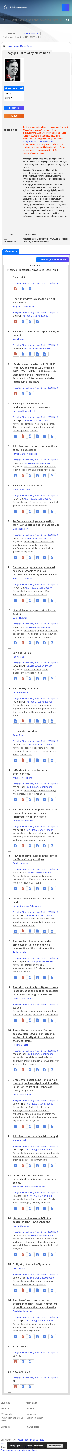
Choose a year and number (52, 259)
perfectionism (20, 548)
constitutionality (42, 705)
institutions (30, 918)
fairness (17, 836)
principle (30, 673)
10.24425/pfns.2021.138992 (40, 1235)
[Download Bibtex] (30, 289)
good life (42, 545)
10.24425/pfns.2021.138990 (40, 1150)
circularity (29, 833)
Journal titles (29, 33)
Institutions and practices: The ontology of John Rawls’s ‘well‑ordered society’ (35, 1179)
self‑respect (19, 594)
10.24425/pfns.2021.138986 (40, 961)
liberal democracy (46, 424)
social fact (27, 1160)
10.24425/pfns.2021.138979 (39, 666)
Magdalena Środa (21, 489)
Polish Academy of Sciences (31, 1439)
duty (15, 470)
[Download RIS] (23, 289)
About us (6, 1408)
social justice (51, 1014)
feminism (35, 502)
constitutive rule (21, 1156)
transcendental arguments (26, 1330)
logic (45, 634)
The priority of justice (25, 688)
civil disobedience (33, 466)
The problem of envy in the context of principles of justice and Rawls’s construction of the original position (34, 945)
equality (41, 630)
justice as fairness (33, 1324)
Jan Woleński (19, 657)
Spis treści (19, 277)
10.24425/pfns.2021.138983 (40, 830)
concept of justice (33, 1238)
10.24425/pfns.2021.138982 (39, 787)
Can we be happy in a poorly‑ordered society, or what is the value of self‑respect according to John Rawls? (35, 571)
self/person (26, 754)
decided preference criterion (39, 541)
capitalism (29, 1011)
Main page (31, 1402)
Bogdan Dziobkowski (23, 306)
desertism (37, 747)
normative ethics (35, 470)
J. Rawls (34, 430)
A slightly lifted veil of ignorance (32, 1264)
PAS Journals (6, 1414)
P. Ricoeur (41, 840)
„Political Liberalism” (45, 1242)
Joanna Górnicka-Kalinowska (27, 906)
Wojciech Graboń (21, 1186)
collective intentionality (47, 1153)
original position (32, 1281)
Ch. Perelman (50, 1238)
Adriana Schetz (20, 1045)
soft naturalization (38, 712)
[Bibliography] (37, 354)
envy (31, 968)
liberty (53, 708)
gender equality (29, 545)
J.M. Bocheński (32, 1107)
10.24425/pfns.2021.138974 (37, 463)
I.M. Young (36, 882)
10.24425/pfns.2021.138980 (39, 702)
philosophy (19, 673)
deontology (30, 790)
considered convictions (47, 833)
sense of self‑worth (37, 594)
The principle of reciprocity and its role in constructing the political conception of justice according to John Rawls (36, 991)
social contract (39, 505)
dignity (17, 545)
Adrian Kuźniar (20, 952)
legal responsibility (34, 876)
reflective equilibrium (24, 840)
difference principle (34, 965)
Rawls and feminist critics (28, 485)
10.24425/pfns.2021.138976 (37, 538)
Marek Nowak (19, 1140)
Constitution (50, 466)
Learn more (38, 1445)
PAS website (32, 1426)
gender (44, 502)
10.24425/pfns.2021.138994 (40, 1321)
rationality (36, 922)
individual (53, 502)
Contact (8, 98)
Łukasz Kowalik (20, 618)
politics (25, 430)
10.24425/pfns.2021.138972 (37, 348)
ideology (26, 634)
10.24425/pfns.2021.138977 (38, 588)
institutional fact (39, 1156)
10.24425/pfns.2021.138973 (38, 420)
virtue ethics (50, 470)
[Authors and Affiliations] (37, 321)
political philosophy (36, 1117)
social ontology (21, 1202)
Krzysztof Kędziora (22, 778)
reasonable (37, 1245)
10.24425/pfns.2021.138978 (38, 627)
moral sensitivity (21, 922)
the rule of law (20, 712)
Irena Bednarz (20, 339)
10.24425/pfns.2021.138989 (40, 1104)
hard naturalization (32, 708)
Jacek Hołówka (20, 692)
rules (53, 922)
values (38, 673)
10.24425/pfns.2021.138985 (40, 915)
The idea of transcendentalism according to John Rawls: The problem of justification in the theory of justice (35, 1304)
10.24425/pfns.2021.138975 (37, 499)
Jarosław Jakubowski (23, 820)
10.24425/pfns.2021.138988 (40, 1054)
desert (28, 747)
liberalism (18, 427)
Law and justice (22, 652)
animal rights (31, 1057)
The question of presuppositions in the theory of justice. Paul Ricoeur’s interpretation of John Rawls (35, 813)
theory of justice (21, 882)
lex (30, 669)
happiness (29, 591)
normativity (39, 427)
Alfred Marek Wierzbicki (25, 454)
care (26, 502)
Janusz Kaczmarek (22, 1094)
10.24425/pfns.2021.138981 (39, 744)
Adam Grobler (20, 735)
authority (29, 705)
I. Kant (47, 918)
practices (42, 1199)
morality (28, 427)
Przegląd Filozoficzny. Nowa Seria (38, 141)
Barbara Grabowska (22, 578)
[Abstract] (16, 436)
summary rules (41, 1160)
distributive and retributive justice (40, 751)
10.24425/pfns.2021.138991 (40, 1196)
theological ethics (22, 794)
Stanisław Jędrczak (22, 1311)
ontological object (34, 1114)
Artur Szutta (19, 1268)
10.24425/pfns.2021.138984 (40, 873)
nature (45, 669)
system (36, 1120)
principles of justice (23, 551)
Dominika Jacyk (20, 863)
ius (26, 669)
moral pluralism (32, 1060)
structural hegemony (47, 879)
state (32, 925)
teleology (51, 790)
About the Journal (14, 88)
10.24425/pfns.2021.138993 (40, 1278)
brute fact (29, 1153)
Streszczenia (20, 1346)
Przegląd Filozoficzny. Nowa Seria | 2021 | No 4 (35, 283)
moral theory (50, 1324)
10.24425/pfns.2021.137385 (35, 316)
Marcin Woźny (38, 1186)
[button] (16, 289)
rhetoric (30, 637)
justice (22, 470)
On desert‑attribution (25, 731)
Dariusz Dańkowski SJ (23, 998)
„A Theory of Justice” (40, 1202)
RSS (15, 116)
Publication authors (34, 1418)
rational (17, 1245)
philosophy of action (23, 1242)
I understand (55, 1445)
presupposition (38, 836)
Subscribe (14, 108)
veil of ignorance (43, 637)
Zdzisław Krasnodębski (24, 411)
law (53, 918)
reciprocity (38, 1014)
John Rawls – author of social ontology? (35, 1136)
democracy (30, 424)
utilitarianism (38, 794)
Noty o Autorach (22, 1371)
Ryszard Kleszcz (21, 1226)
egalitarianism (20, 968)
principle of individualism (40, 548)
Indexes (30, 1408)
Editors (8, 93)
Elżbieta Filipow (20, 529)
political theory (21, 1327)
